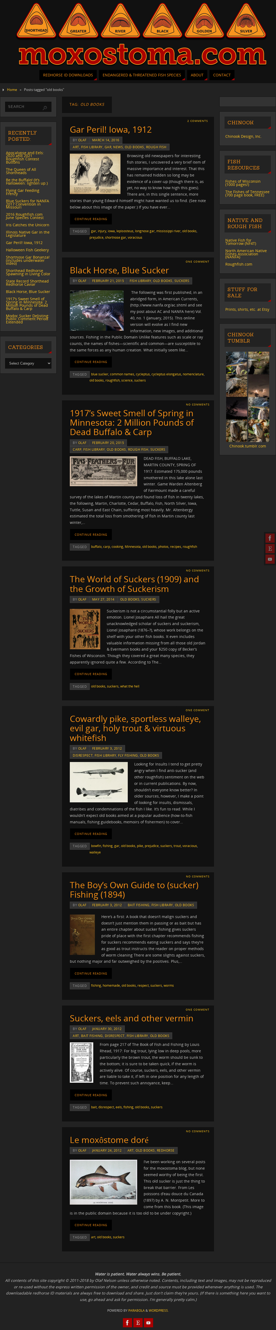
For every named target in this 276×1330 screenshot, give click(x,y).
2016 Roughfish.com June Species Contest (25, 216)
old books (134, 147)
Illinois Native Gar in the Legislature (28, 234)
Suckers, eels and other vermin (132, 1018)
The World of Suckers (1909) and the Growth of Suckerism (134, 583)
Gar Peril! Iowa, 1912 (111, 129)
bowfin (96, 846)
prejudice (96, 237)
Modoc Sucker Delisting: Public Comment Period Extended (27, 319)
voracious (135, 237)
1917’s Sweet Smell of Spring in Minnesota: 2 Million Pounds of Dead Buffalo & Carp (132, 422)
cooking (117, 546)
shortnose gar (115, 237)
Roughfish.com (238, 264)
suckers (181, 280)
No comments (197, 404)
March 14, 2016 (105, 140)
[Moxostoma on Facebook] (270, 538)
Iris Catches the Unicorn (27, 224)
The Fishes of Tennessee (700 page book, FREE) (247, 193)
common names (122, 374)
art (76, 147)
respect (143, 985)
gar (108, 147)
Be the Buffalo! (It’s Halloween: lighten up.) (27, 181)
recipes (175, 546)
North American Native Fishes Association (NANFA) (246, 254)
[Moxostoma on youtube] (270, 559)
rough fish (156, 147)
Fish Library (92, 147)
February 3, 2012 (107, 748)
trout (177, 846)
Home (12, 89)
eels (119, 1107)
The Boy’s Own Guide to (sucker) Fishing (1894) (134, 889)
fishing (108, 846)
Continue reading (91, 219)
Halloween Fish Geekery (27, 249)
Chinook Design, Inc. (243, 136)
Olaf (82, 140)
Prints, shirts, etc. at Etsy (247, 309)
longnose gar (145, 231)
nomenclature (193, 374)
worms (169, 985)
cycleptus (143, 374)
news (118, 147)
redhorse (166, 1150)
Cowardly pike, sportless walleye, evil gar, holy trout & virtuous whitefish (135, 728)
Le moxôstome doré (109, 1139)
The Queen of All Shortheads (21, 171)
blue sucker (99, 374)
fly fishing (128, 755)
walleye (95, 852)
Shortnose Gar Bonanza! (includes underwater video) (28, 260)
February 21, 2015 (108, 280)
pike (140, 846)
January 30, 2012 (107, 1028)
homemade (111, 985)
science (127, 380)
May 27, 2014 (103, 599)
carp (77, 449)
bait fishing (139, 905)
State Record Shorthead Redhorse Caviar (27, 282)
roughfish (112, 380)
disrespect (83, 755)
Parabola (136, 1310)
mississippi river (168, 231)
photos (163, 546)
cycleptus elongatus (166, 374)
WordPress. (159, 1310)
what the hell (129, 686)
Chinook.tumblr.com (247, 446)
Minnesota (133, 546)
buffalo (96, 546)
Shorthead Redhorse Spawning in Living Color (28, 272)
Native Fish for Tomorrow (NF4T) (240, 242)
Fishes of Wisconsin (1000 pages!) (243, 183)
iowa (111, 231)
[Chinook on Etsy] (270, 548)
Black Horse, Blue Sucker (119, 270)
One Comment (197, 261)
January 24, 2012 (107, 1150)
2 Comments (197, 121)
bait (94, 1107)
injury (102, 231)
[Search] (44, 108)
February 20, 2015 (108, 442)
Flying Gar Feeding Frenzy (22, 192)
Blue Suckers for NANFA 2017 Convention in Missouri (27, 204)
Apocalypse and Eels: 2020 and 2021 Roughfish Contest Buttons (25, 157)
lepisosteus (124, 231)
